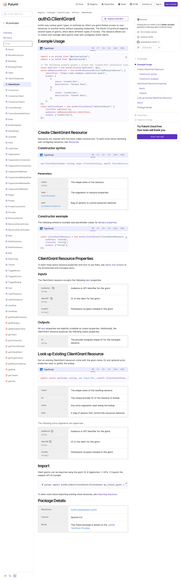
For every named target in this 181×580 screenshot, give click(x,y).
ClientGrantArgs (92, 164)
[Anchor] (77, 18)
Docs (81, 4)
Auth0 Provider (64, 12)
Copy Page (142, 115)
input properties (109, 222)
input (88, 280)
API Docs (7, 38)
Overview (7, 32)
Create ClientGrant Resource (150, 69)
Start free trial (157, 137)
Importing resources (107, 494)
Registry (94, 4)
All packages (12, 23)
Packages (51, 12)
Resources (74, 142)
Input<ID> (89, 378)
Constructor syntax (148, 74)
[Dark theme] (10, 576)
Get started (171, 4)
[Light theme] (5, 576)
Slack (123, 4)
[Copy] (126, 57)
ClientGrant (86, 12)
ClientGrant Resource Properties (152, 83)
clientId (44, 298)
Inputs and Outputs (114, 264)
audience (45, 288)
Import (140, 102)
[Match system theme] (15, 576)
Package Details (144, 107)
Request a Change (145, 120)
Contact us (147, 4)
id (42, 339)
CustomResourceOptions (124, 164)
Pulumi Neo (109, 4)
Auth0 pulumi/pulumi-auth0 (84, 509)
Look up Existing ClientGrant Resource (154, 98)
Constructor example (148, 79)
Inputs (142, 88)
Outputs (143, 93)
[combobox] (17, 14)
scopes (44, 309)
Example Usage (144, 64)
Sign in (159, 4)
